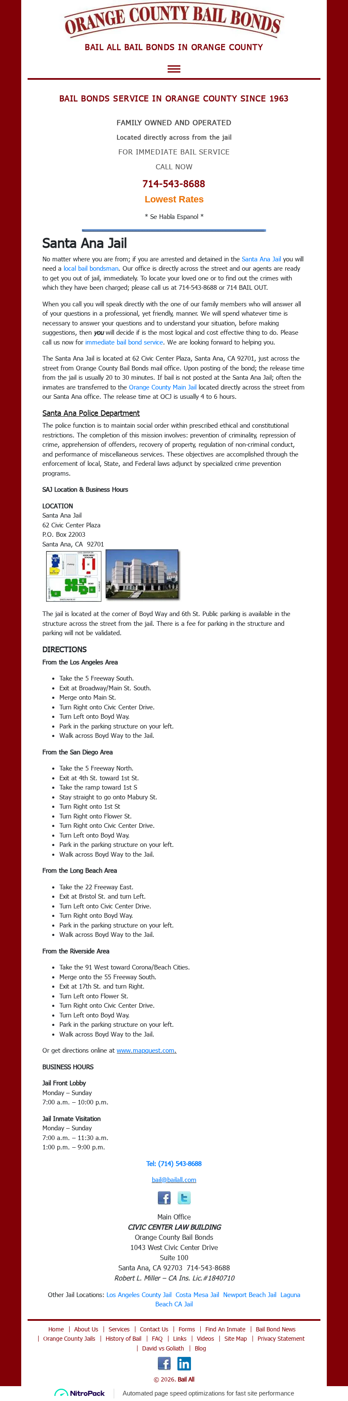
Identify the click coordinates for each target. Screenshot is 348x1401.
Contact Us (154, 1329)
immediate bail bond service (124, 342)
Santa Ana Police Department (91, 412)
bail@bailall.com (174, 1179)
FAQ (157, 1338)
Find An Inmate (225, 1329)
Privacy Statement (281, 1338)
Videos (205, 1338)
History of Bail (123, 1338)
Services (119, 1329)
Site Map (236, 1338)
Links (179, 1338)
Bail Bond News (275, 1329)
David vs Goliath (163, 1348)
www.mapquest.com (145, 1050)
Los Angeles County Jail (139, 1294)
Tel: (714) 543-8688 (174, 1163)
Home (56, 1329)
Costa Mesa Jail (197, 1294)
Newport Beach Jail (249, 1294)
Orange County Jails (69, 1338)
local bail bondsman (91, 268)
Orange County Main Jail (162, 387)
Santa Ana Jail (261, 259)
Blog (200, 1348)
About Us (86, 1329)
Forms (187, 1329)
